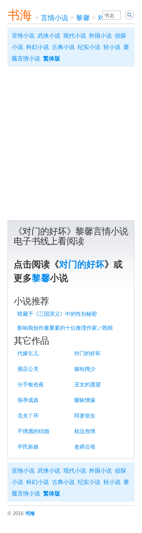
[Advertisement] (71, 145)
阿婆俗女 (84, 416)
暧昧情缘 (84, 400)
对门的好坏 (82, 264)
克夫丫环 (28, 416)
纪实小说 (89, 47)
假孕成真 (28, 400)
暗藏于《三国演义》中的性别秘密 (57, 314)
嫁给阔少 (84, 369)
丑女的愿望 (87, 384)
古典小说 (63, 47)
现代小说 (74, 35)
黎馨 (83, 18)
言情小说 (54, 18)
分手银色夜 (30, 384)
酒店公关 (28, 369)
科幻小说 (37, 47)
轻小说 (111, 47)
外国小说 (100, 35)
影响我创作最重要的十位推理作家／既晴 (65, 328)
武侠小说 (48, 35)
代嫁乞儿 (28, 353)
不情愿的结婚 (33, 431)
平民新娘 (28, 447)
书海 (20, 15)
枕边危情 (84, 431)
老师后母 (84, 447)
